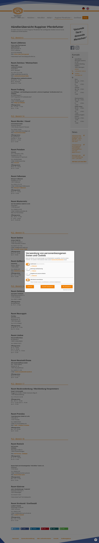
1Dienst (33, 271)
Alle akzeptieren (67, 286)
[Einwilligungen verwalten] (95, 539)
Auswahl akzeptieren (47, 286)
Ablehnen (29, 286)
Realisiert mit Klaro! (68, 289)
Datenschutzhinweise (58, 259)
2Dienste (33, 266)
